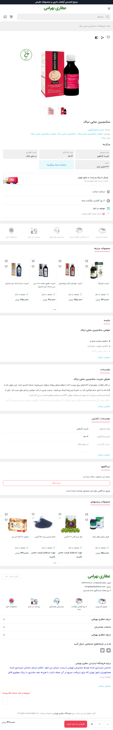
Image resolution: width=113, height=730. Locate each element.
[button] (57, 309)
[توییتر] (102, 650)
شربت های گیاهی (96, 129)
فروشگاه (101, 26)
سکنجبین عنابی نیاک (66, 134)
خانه (108, 26)
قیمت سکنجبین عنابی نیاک (43, 134)
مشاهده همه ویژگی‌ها (56, 165)
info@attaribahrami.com (95, 586)
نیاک (103, 138)
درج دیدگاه (56, 483)
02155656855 (99, 583)
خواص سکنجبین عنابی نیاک (90, 134)
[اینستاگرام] (108, 650)
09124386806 (86, 583)
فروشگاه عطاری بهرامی (62, 713)
